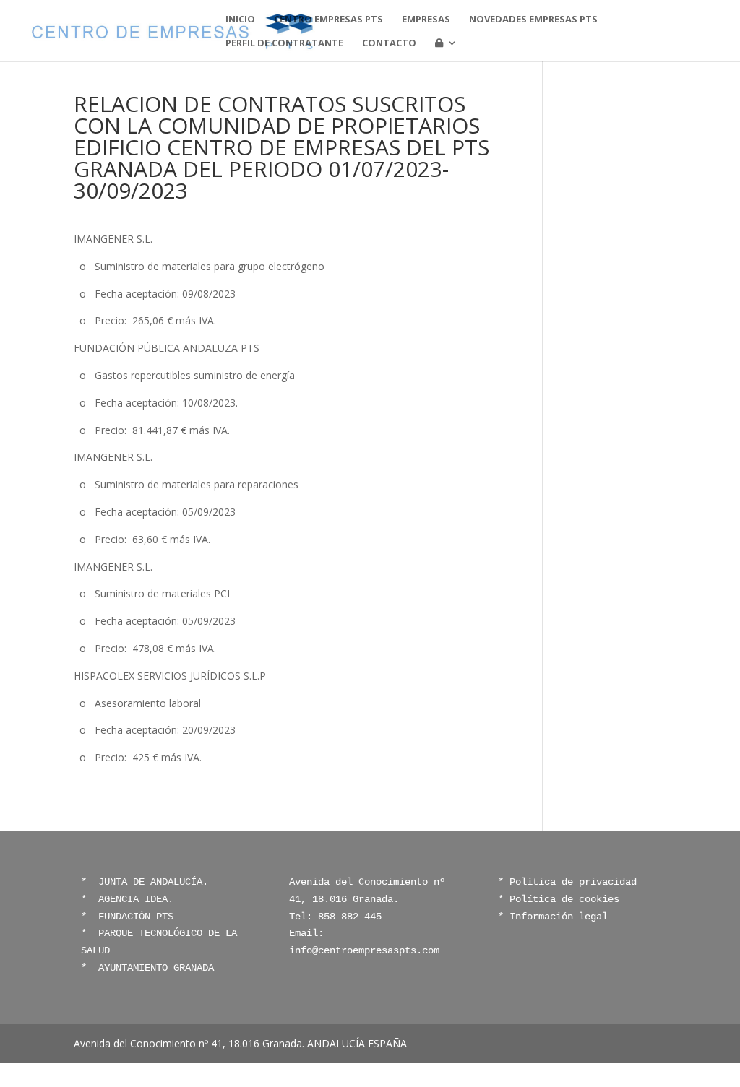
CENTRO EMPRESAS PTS (328, 19)
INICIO (240, 19)
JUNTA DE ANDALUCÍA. (150, 882)
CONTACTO (389, 43)
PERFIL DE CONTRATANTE (284, 43)
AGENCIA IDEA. (135, 899)
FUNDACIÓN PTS (135, 916)
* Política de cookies (558, 899)
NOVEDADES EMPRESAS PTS (533, 19)
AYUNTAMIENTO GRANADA (153, 968)
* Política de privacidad (567, 882)
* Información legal (553, 916)
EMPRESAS (426, 19)
